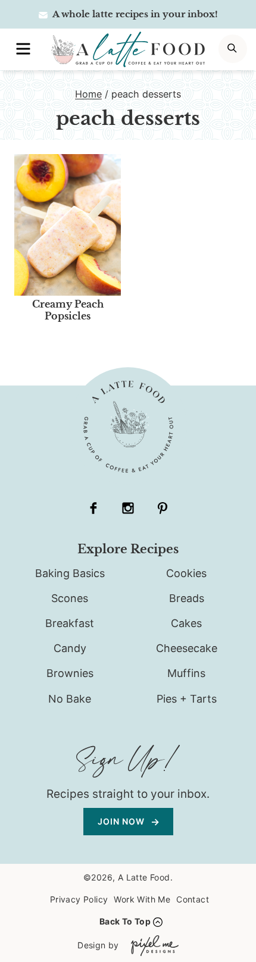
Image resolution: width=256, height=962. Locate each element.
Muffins (186, 673)
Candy (70, 648)
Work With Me (142, 899)
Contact (192, 899)
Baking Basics (70, 573)
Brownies (69, 673)
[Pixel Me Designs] (152, 945)
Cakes (186, 623)
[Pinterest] (162, 508)
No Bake (69, 698)
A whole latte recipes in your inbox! (134, 14)
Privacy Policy (79, 899)
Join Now (122, 821)
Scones (69, 598)
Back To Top (125, 921)
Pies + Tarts (187, 698)
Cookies (186, 573)
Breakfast (69, 623)
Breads (186, 598)
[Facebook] (93, 508)
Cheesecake (186, 648)
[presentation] (67, 225)
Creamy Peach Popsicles (68, 309)
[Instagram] (128, 508)
